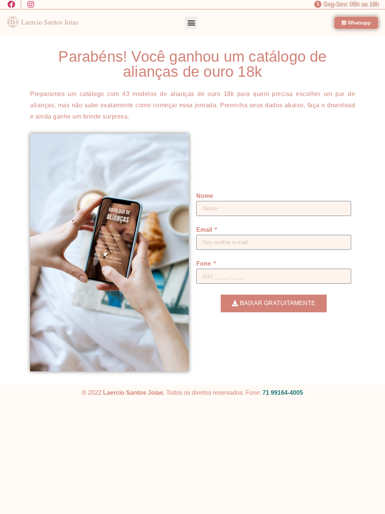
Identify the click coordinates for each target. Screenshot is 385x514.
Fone (204, 264)
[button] (191, 23)
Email (205, 230)
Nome (204, 196)
